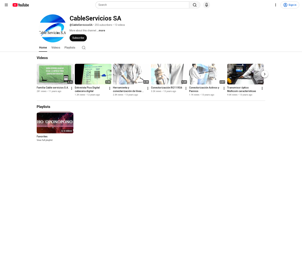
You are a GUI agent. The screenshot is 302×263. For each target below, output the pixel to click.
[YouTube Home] (20, 5)
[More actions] (71, 88)
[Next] (264, 74)
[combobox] (143, 5)
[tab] (43, 47)
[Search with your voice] (206, 4)
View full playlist (45, 140)
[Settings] (276, 5)
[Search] (194, 4)
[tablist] (151, 47)
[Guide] (6, 5)
